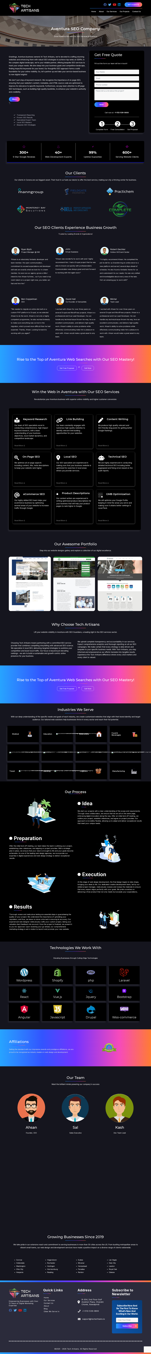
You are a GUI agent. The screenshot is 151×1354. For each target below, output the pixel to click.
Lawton (112, 1266)
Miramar (81, 1263)
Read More (19, 445)
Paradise (81, 1269)
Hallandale (20, 1263)
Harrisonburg (52, 1269)
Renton (81, 1272)
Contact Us (136, 11)
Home (93, 11)
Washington (20, 1266)
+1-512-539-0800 (29, 1199)
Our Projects (124, 11)
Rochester (51, 1263)
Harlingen (51, 1266)
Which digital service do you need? (69, 1186)
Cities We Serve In (51, 1311)
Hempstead (82, 1266)
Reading (50, 1272)
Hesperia (19, 1272)
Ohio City (19, 1269)
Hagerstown (52, 1260)
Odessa (112, 1272)
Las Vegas (113, 1260)
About (101, 11)
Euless (80, 1260)
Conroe (19, 1260)
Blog (46, 1309)
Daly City (112, 1263)
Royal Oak (113, 1269)
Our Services (112, 11)
